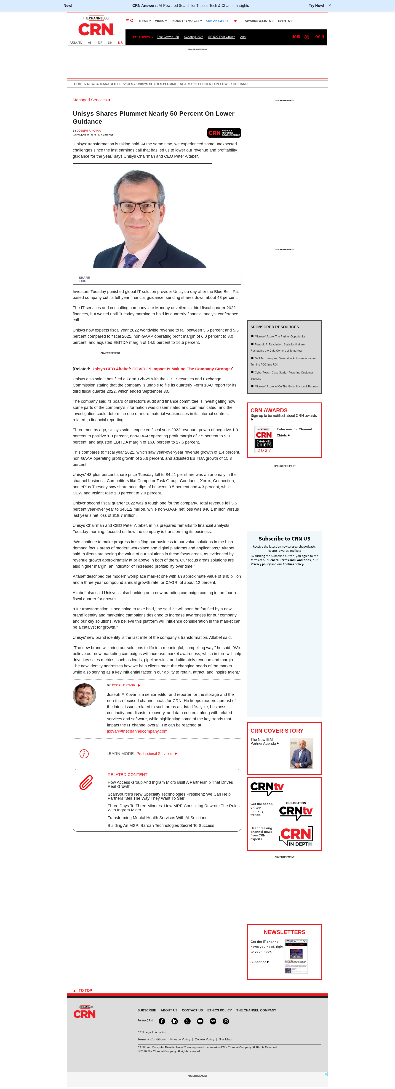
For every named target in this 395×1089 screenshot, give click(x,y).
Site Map (225, 1039)
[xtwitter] (187, 1021)
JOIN (296, 37)
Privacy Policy (180, 1039)
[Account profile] (306, 37)
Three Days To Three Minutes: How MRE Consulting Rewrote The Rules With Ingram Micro (174, 808)
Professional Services (155, 754)
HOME (79, 84)
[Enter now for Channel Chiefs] (266, 452)
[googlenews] (213, 1021)
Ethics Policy (219, 1010)
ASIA (73, 43)
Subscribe (258, 962)
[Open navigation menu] (130, 21)
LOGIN (318, 37)
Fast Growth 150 (168, 37)
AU (90, 43)
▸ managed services (114, 84)
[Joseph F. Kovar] (84, 705)
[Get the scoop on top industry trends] (296, 812)
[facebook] (161, 1021)
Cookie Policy (204, 1039)
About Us (169, 1010)
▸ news (90, 84)
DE (100, 43)
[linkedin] (174, 1021)
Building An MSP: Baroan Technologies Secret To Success (161, 825)
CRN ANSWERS (217, 21)
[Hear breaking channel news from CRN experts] (296, 836)
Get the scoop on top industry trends (262, 809)
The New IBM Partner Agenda (263, 741)
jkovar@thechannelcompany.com (137, 731)
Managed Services (90, 100)
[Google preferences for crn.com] (224, 132)
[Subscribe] (296, 972)
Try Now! (316, 5)
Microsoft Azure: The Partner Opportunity (280, 336)
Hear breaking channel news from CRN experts (261, 833)
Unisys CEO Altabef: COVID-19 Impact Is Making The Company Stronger (161, 369)
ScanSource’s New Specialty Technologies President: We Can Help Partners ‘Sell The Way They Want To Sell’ (169, 796)
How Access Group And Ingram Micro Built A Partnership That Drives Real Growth (170, 784)
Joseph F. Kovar (89, 130)
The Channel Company (256, 1010)
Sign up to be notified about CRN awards (284, 416)
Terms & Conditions (152, 1039)
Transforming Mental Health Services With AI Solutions (157, 817)
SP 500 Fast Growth (221, 37)
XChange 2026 (193, 37)
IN (80, 43)
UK (110, 43)
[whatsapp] (225, 1021)
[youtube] (200, 1021)
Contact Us (192, 1010)
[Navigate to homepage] (96, 36)
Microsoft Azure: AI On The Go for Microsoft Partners (287, 386)
